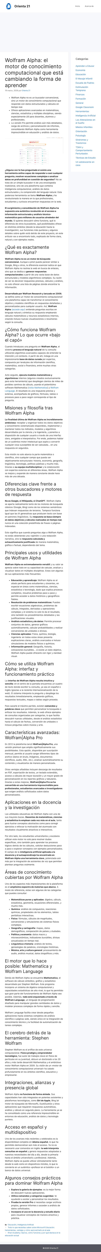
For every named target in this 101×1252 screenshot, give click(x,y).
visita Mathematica (38, 387)
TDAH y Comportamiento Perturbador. (84, 150)
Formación (81, 99)
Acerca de (89, 6)
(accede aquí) (18, 309)
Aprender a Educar (85, 66)
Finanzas (80, 94)
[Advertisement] (50, 31)
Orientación (81, 131)
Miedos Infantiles (84, 127)
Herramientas (82, 111)
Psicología (81, 135)
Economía (80, 70)
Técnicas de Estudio (86, 158)
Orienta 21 (22, 6)
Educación (12, 1225)
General (79, 103)
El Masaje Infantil (84, 78)
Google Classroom (85, 107)
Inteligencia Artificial (25, 1225)
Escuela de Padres (85, 83)
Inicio (77, 6)
